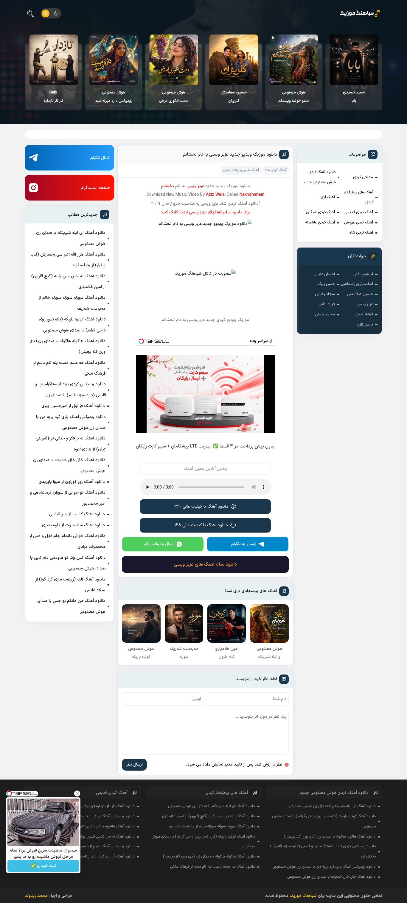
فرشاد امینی (364, 314)
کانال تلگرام (100, 158)
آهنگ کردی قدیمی (358, 212)
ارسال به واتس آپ (159, 544)
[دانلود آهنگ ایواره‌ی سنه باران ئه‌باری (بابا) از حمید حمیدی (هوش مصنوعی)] (354, 60)
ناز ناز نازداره (53, 97)
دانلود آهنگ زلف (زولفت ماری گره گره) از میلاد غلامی (70, 584)
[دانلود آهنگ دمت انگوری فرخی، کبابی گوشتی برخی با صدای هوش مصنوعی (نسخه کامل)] (173, 60)
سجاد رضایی (325, 294)
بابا (354, 97)
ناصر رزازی (365, 325)
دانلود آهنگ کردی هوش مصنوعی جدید (319, 177)
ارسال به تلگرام (243, 544)
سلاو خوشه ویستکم (293, 97)
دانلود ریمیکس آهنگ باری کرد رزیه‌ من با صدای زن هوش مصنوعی (71, 422)
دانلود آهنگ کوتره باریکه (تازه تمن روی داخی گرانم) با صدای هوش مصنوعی (72, 324)
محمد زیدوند (36, 896)
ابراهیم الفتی (363, 274)
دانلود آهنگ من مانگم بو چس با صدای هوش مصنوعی (71, 606)
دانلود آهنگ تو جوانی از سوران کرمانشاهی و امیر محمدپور (67, 497)
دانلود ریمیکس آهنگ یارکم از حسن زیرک (103, 846)
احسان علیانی (324, 274)
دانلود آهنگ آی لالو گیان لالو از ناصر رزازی (103, 857)
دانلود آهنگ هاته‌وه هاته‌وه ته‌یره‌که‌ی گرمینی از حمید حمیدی (88, 827)
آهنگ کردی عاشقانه (320, 223)
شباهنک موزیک (303, 896)
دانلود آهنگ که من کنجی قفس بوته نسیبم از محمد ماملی (89, 837)
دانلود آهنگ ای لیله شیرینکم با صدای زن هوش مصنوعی (70, 238)
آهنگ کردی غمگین (320, 212)
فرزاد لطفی (327, 304)
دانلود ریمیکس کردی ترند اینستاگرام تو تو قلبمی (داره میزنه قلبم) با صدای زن (70, 389)
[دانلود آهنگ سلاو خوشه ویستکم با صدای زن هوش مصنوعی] (293, 60)
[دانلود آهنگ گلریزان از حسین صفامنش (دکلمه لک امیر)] (233, 60)
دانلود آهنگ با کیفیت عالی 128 (201, 525)
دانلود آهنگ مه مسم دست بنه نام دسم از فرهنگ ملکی (69, 368)
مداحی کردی (363, 177)
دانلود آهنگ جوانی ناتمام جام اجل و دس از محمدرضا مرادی (67, 541)
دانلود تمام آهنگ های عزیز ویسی (205, 564)
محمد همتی (325, 314)
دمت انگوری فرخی (173, 97)
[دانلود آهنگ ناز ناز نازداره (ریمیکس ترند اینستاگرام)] (53, 60)
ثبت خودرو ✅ (43, 866)
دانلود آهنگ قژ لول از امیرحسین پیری (73, 406)
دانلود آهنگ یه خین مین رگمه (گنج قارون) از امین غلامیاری (68, 281)
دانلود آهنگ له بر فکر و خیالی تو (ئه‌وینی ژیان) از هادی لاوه (70, 443)
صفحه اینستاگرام (95, 188)
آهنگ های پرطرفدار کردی (358, 198)
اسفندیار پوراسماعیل (357, 284)
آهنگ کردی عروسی (358, 223)
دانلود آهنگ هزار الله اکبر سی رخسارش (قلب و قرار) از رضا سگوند (67, 259)
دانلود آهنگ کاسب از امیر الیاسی (77, 514)
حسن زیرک (326, 284)
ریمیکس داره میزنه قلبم (113, 97)
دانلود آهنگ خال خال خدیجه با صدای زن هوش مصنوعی (69, 465)
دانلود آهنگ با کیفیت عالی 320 (201, 506)
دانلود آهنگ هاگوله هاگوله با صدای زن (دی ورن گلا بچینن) (67, 346)
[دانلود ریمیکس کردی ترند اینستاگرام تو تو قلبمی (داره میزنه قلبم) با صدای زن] (113, 60)
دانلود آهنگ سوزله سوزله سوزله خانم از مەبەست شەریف (72, 303)
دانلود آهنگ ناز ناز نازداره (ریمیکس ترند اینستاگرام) (94, 806)
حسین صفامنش (360, 294)
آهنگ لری (328, 197)
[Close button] (77, 793)
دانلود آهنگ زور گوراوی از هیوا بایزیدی (72, 482)
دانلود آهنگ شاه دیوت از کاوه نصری (73, 525)
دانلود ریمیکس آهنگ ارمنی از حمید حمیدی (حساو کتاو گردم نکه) (83, 816)
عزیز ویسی (364, 304)
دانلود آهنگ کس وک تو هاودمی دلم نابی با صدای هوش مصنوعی (68, 563)
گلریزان (233, 97)
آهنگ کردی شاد (361, 233)
